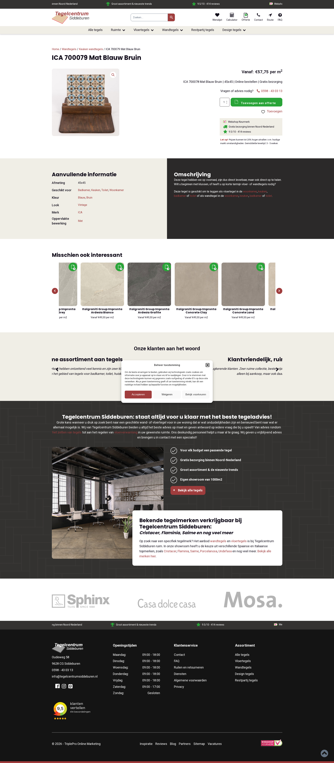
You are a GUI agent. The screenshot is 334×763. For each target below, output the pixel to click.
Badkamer (84, 190)
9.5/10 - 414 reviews (124, 3)
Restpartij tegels (202, 30)
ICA (80, 212)
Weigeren (167, 394)
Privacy (179, 687)
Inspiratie (146, 744)
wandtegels (218, 541)
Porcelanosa (208, 551)
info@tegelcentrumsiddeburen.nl (75, 676)
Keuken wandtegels (91, 49)
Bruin (89, 197)
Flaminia (183, 551)
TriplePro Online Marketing (82, 744)
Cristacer (170, 551)
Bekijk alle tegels (190, 490)
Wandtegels (170, 30)
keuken (262, 191)
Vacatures (215, 744)
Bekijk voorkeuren (195, 394)
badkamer (180, 195)
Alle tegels (95, 30)
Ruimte (116, 30)
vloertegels (239, 541)
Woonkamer (116, 190)
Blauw (81, 197)
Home (55, 49)
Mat (80, 221)
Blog (173, 744)
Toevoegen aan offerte (258, 103)
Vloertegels (141, 30)
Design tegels (231, 30)
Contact (179, 655)
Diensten (180, 674)
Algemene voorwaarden (190, 680)
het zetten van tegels (67, 432)
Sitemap (199, 744)
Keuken (95, 190)
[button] (207, 365)
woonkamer (250, 191)
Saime (194, 551)
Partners (185, 744)
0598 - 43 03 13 (62, 670)
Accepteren (138, 394)
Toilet (104, 190)
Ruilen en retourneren (189, 667)
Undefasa (225, 551)
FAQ (176, 661)
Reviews (161, 744)
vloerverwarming (125, 432)
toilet (193, 195)
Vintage (82, 205)
